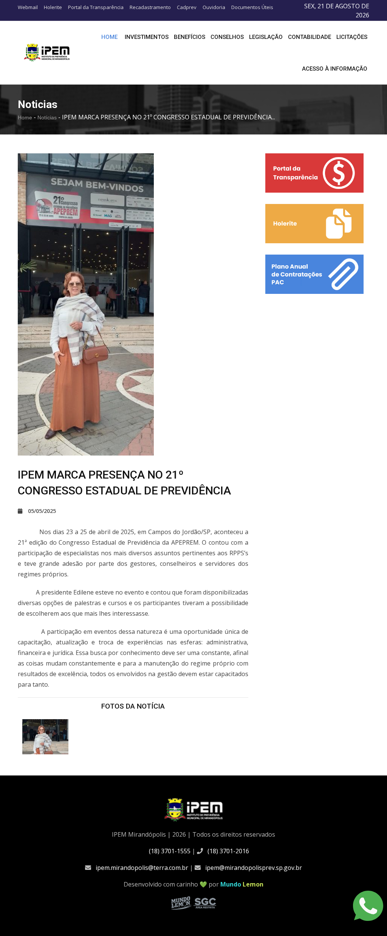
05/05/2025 (42, 510)
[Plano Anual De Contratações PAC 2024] (314, 274)
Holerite (53, 7)
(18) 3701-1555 (169, 851)
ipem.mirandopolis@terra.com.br (142, 867)
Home (109, 37)
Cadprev (187, 7)
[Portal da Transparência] (314, 173)
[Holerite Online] (314, 223)
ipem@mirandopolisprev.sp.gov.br (253, 867)
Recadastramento (150, 7)
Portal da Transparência (96, 7)
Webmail (28, 7)
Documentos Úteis (252, 7)
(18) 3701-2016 (228, 851)
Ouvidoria (214, 7)
